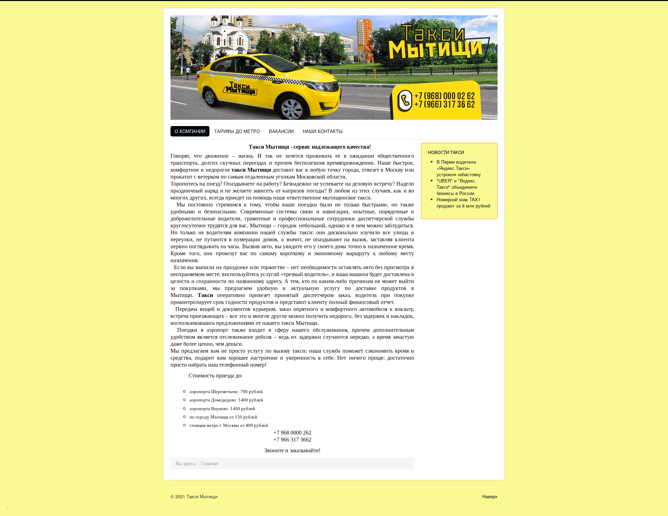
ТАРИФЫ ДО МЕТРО (237, 131)
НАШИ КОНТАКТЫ (323, 131)
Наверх (490, 496)
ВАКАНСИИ (281, 131)
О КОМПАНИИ (190, 131)
